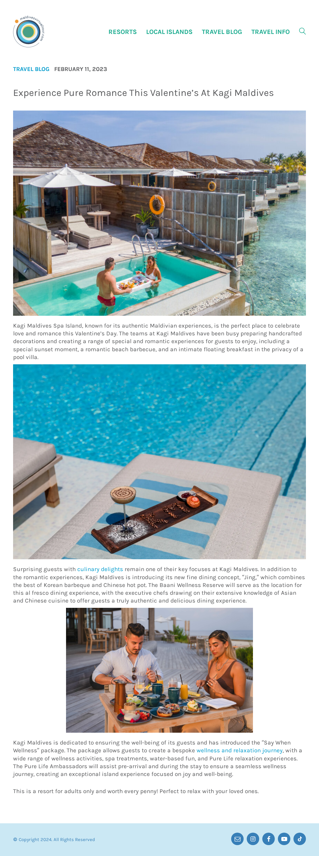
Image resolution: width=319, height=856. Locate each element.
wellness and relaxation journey (240, 750)
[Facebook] (268, 839)
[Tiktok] (299, 839)
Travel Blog (31, 69)
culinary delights (100, 569)
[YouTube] (284, 839)
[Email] (237, 839)
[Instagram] (253, 839)
